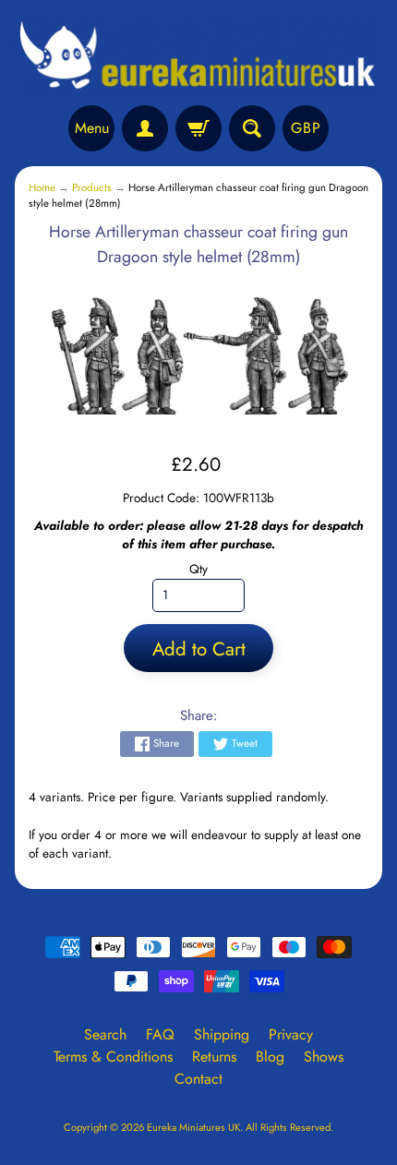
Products (92, 187)
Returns (214, 1056)
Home (42, 187)
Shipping (221, 1034)
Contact (198, 1078)
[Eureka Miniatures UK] (198, 55)
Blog (270, 1056)
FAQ (160, 1034)
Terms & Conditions (113, 1056)
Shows (323, 1056)
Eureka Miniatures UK (193, 1127)
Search (105, 1034)
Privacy (291, 1034)
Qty (198, 568)
